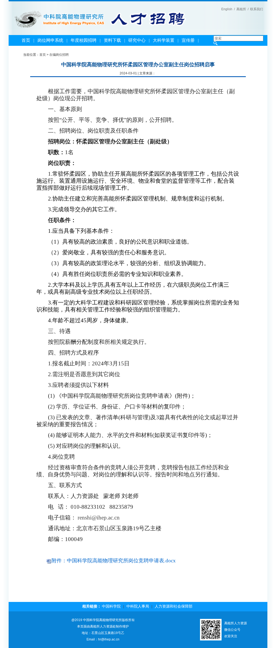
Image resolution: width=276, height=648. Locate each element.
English (226, 9)
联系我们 (256, 9)
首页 (26, 40)
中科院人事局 (137, 606)
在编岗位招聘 (59, 55)
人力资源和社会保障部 (173, 606)
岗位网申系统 (50, 40)
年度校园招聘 (83, 40)
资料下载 (112, 40)
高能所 (241, 9)
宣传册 (188, 40)
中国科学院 (111, 606)
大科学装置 (163, 40)
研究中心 (137, 40)
